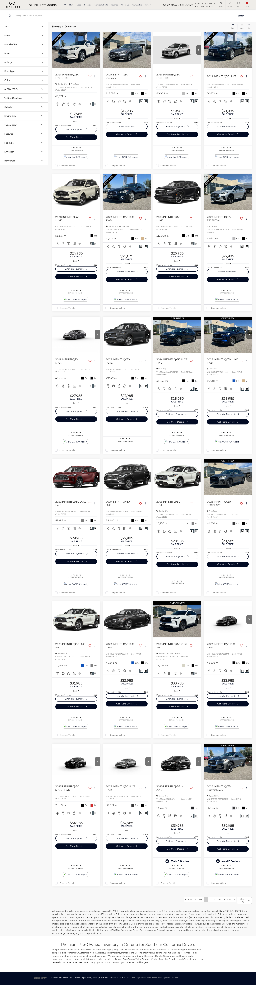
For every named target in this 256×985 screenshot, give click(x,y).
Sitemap (134, 978)
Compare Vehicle (67, 165)
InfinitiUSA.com (172, 978)
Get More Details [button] (75, 137)
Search (241, 15)
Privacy (148, 5)
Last (230, 899)
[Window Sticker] (95, 104)
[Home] (65, 4)
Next (220, 899)
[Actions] (94, 76)
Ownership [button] (137, 5)
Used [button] (79, 5)
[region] (76, 125)
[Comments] (91, 104)
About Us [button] (125, 5)
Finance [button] (114, 5)
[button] (97, 50)
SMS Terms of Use (155, 978)
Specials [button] (87, 5)
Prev (199, 899)
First (190, 899)
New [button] (71, 5)
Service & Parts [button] (101, 5)
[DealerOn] (41, 977)
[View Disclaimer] (79, 104)
